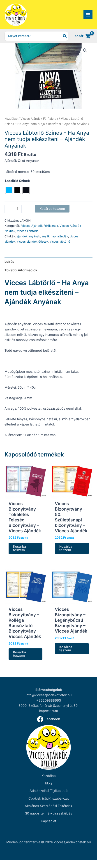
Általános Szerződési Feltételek (48, 806)
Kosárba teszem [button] (19, 548)
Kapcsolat (48, 821)
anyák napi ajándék (55, 236)
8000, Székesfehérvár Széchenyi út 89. (48, 706)
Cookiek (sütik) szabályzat (48, 798)
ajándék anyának (28, 236)
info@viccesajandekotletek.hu (49, 695)
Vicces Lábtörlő (28, 231)
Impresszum (48, 711)
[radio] (8, 190)
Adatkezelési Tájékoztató (49, 791)
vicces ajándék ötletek (32, 241)
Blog (48, 783)
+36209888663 (48, 700)
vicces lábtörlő (60, 241)
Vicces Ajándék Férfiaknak (39, 118)
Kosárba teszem (52, 209)
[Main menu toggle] (87, 14)
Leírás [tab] (9, 262)
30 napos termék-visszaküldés (48, 813)
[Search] (65, 36)
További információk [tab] (21, 270)
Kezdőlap (11, 118)
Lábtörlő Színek (17, 181)
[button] (85, 50)
